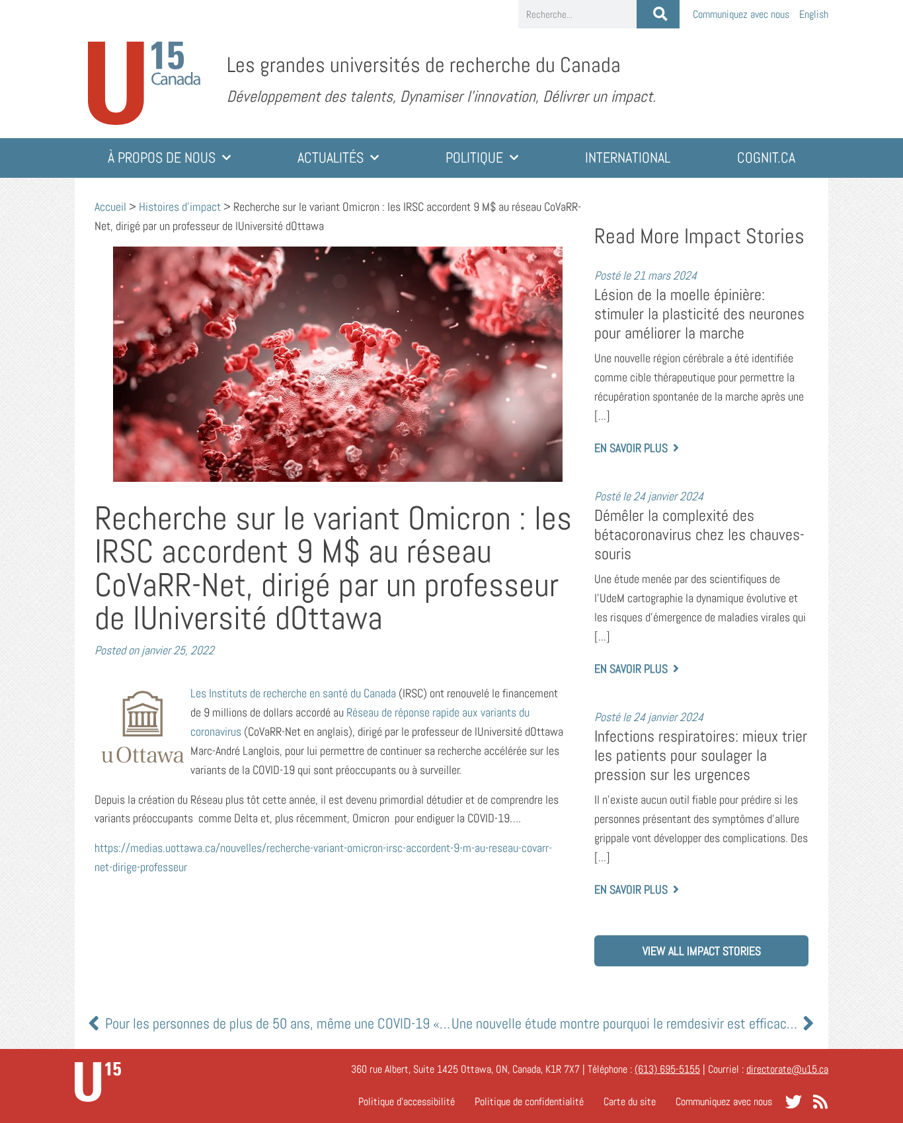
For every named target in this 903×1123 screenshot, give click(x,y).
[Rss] (820, 1101)
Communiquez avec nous (741, 14)
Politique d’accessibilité (406, 1101)
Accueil (110, 206)
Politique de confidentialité (529, 1101)
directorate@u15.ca (787, 1069)
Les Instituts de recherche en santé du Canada (293, 693)
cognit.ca (766, 158)
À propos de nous (162, 158)
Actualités (330, 158)
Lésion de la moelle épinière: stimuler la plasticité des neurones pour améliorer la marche (699, 313)
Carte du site (630, 1101)
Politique (474, 158)
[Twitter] (793, 1101)
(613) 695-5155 (667, 1069)
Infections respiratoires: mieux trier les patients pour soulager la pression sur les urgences (700, 755)
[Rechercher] (658, 14)
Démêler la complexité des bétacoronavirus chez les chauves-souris (699, 534)
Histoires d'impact (180, 206)
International (627, 158)
